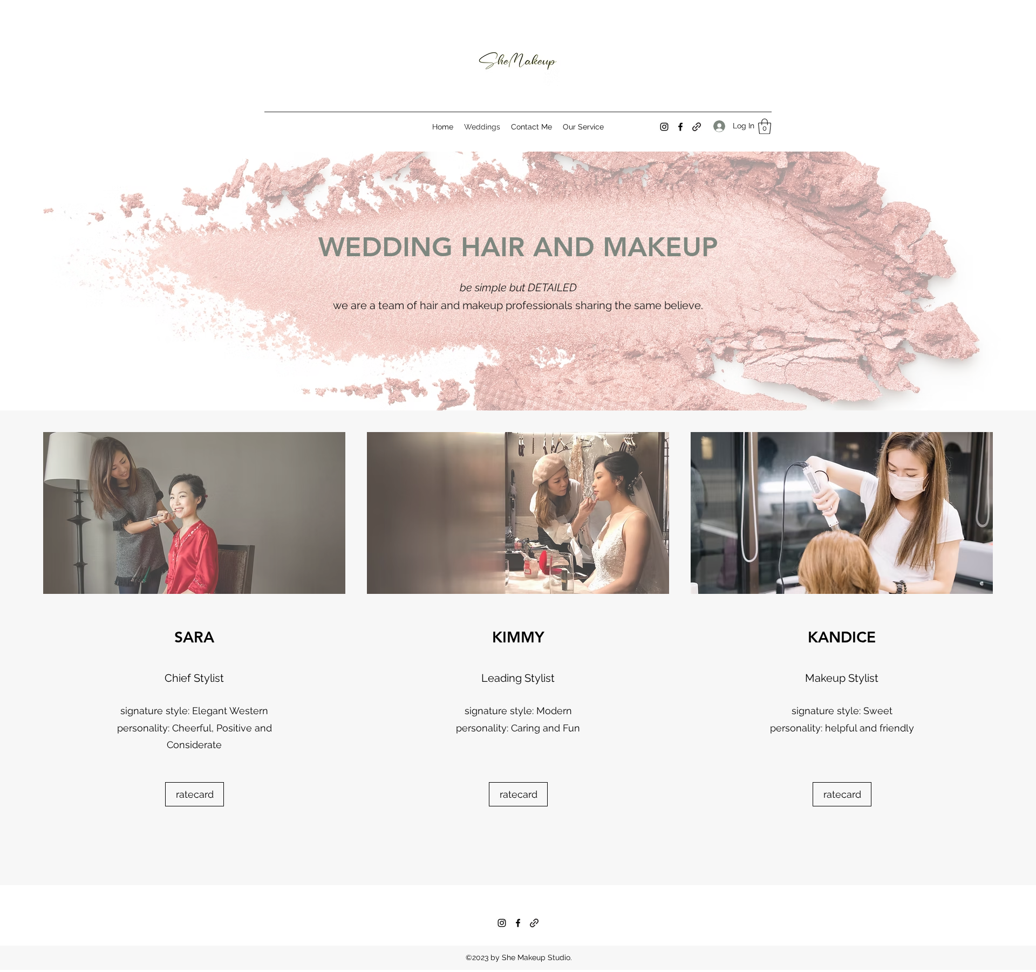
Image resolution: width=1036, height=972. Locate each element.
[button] (764, 126)
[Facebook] (680, 126)
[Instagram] (664, 126)
